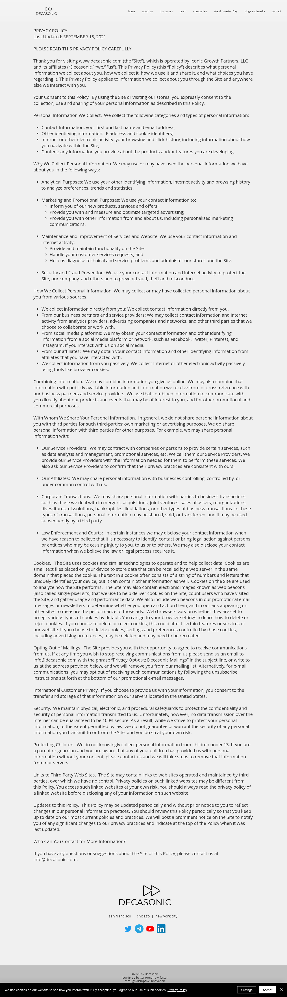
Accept (267, 990)
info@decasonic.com (55, 660)
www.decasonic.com (100, 61)
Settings (246, 990)
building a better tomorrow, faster (144, 977)
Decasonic (81, 67)
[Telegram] (139, 928)
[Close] (281, 989)
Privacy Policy (177, 990)
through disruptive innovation (145, 981)
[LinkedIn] (161, 928)
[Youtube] (150, 928)
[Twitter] (128, 928)
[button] (225, 11)
